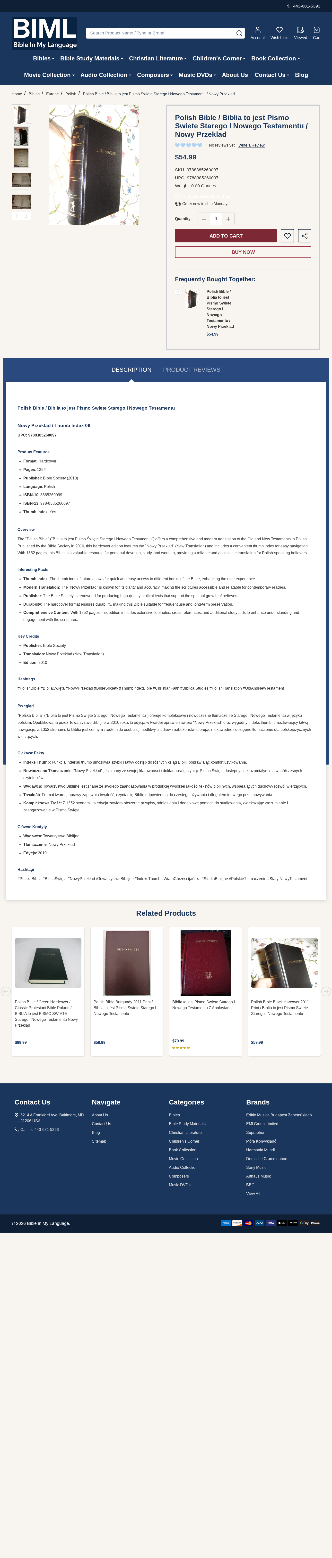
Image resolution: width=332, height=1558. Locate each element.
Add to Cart (226, 236)
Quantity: (183, 219)
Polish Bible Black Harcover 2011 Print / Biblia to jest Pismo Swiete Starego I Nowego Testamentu (280, 1008)
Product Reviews (191, 369)
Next (26, 216)
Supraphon (255, 1132)
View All (253, 1194)
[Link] (44, 33)
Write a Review (251, 145)
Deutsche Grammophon (266, 1159)
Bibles (42, 58)
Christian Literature (156, 58)
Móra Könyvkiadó (261, 1141)
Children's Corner (217, 58)
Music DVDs (195, 75)
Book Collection (273, 58)
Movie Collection (47, 75)
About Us (235, 75)
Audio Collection (103, 75)
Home (17, 94)
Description (131, 369)
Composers (153, 75)
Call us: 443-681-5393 (39, 1130)
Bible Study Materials (89, 58)
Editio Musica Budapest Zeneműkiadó (279, 1115)
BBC (250, 1185)
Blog (301, 75)
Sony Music (256, 1167)
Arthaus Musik (258, 1176)
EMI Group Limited (262, 1124)
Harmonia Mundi (260, 1150)
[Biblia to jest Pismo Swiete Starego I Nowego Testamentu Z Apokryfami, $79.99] (205, 963)
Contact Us (270, 75)
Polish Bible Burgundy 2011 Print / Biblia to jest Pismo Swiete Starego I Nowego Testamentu (125, 1008)
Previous (16, 216)
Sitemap (99, 1141)
